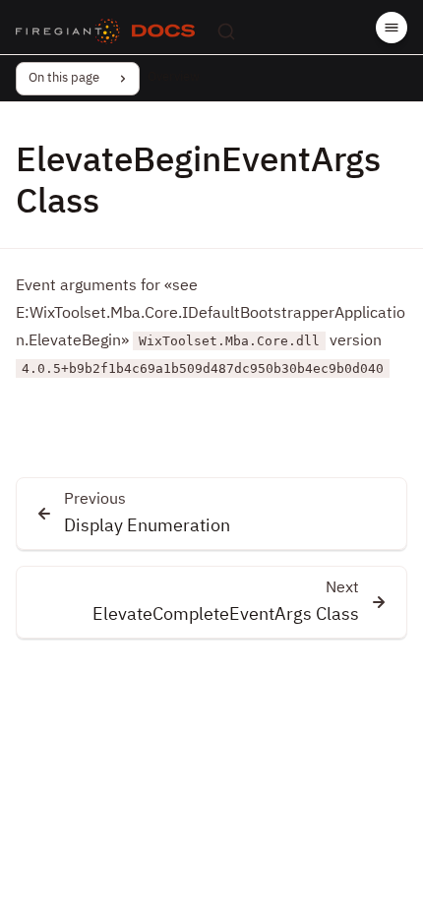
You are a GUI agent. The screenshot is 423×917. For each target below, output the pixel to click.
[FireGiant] (68, 31)
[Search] (226, 31)
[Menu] (391, 27)
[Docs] (163, 31)
